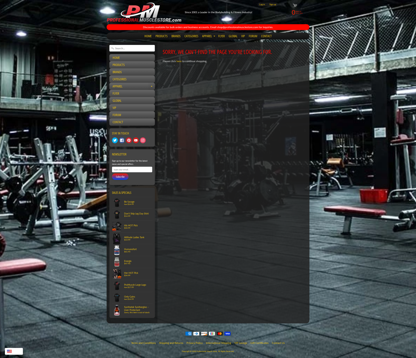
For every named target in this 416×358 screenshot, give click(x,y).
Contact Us (278, 342)
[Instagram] (143, 140)
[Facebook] (122, 140)
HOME (148, 36)
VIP (243, 36)
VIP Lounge (240, 342)
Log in (262, 4)
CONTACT (266, 36)
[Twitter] (115, 140)
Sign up (272, 4)
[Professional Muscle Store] (144, 12)
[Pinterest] (129, 140)
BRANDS (176, 36)
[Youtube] (136, 140)
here (179, 61)
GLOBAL (233, 36)
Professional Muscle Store (206, 351)
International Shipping (218, 342)
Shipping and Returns (171, 342)
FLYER (221, 36)
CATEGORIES (191, 36)
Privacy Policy (195, 342)
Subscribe (120, 177)
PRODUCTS (162, 36)
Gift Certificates (259, 342)
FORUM (253, 36)
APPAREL (209, 36)
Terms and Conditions (143, 342)
